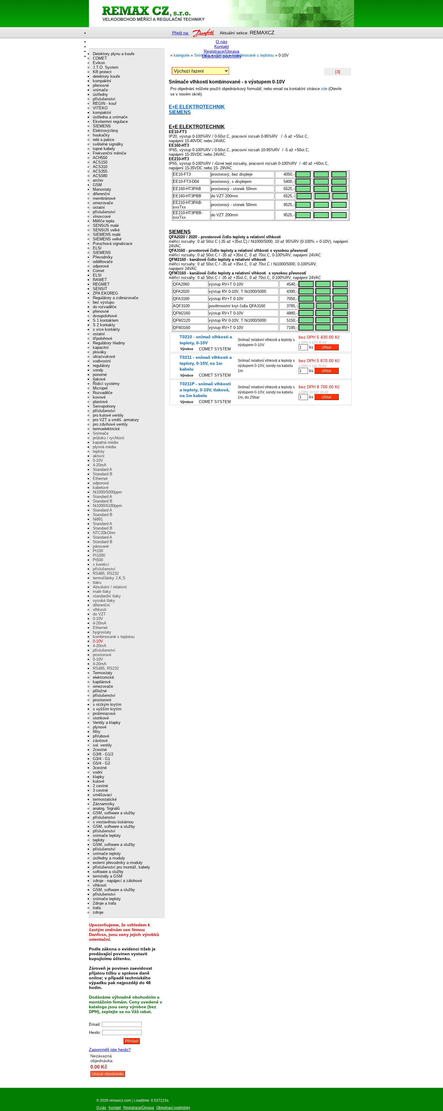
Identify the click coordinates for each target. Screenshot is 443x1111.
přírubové (101, 736)
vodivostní (102, 361)
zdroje (98, 912)
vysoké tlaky (104, 600)
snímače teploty (107, 835)
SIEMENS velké (107, 239)
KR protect (102, 72)
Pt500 (98, 560)
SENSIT (100, 288)
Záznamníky (104, 804)
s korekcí (101, 564)
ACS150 (100, 162)
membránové (104, 198)
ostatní (99, 207)
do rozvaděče (104, 307)
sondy (98, 370)
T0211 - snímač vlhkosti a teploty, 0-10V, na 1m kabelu (206, 363)
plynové (99, 727)
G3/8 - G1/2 (103, 754)
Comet (98, 270)
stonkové (101, 718)
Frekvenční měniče (109, 153)
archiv (98, 180)
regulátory (101, 365)
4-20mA (99, 465)
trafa (97, 908)
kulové (98, 781)
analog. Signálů (106, 808)
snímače (100, 90)
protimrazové (104, 713)
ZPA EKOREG (105, 293)
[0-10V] (294, 13)
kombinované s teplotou (113, 636)
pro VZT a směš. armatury (116, 420)
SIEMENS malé (107, 234)
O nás (221, 41)
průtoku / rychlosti (108, 438)
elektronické (103, 677)
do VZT (99, 614)
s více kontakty (106, 329)
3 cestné (100, 790)
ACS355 (100, 171)
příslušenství (104, 99)
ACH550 (100, 157)
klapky (98, 777)
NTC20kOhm (104, 532)
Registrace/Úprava (221, 51)
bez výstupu (103, 302)
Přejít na (180, 32)
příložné (100, 691)
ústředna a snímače (110, 117)
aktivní (99, 456)
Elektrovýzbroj (105, 130)
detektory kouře (106, 76)
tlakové (99, 379)
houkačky (101, 135)
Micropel (100, 388)
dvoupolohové (105, 316)
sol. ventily (102, 745)
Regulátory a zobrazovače (115, 298)
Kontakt (221, 46)
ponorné (100, 374)
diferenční (101, 194)
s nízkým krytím (107, 704)
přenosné (101, 85)
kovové (99, 397)
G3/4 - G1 (101, 758)
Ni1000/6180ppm (107, 505)
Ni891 (98, 519)
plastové (100, 401)
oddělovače (103, 261)
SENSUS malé (106, 225)
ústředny (100, 94)
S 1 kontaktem (105, 320)
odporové (101, 266)
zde (324, 88)
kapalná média (105, 442)
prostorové (102, 655)
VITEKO (100, 108)
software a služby (108, 871)
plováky (99, 352)
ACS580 (100, 176)
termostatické (105, 799)
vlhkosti (99, 609)
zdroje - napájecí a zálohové (117, 880)
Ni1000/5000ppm (107, 492)
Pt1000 (99, 555)
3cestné (100, 767)
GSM (97, 185)
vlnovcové (102, 216)
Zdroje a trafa (104, 903)
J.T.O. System (105, 67)
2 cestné (100, 786)
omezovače (103, 203)
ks (311, 347)
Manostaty (102, 189)
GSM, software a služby (114, 813)
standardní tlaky (107, 596)
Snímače (100, 433)
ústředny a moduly (109, 858)
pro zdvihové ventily (110, 424)
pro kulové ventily (108, 415)
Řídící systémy (106, 383)
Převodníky (103, 257)
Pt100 (98, 551)
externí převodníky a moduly (118, 862)
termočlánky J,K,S (109, 578)
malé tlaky (102, 591)
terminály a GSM (107, 876)
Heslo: (95, 1032)
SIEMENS (180, 112)
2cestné (100, 749)
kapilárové (102, 682)
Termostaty (102, 673)
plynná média (104, 447)
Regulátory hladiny (109, 343)
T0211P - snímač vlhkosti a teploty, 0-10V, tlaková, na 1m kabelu (205, 389)
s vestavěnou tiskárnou (113, 822)
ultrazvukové (104, 356)
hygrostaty (102, 632)
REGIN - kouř (104, 103)
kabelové (100, 487)
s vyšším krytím (107, 709)
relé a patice (103, 139)
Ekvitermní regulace (110, 121)
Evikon (99, 63)
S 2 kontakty (104, 325)
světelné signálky (108, 144)
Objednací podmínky (221, 56)
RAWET (100, 279)
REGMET (101, 284)
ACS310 (100, 166)
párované (101, 546)
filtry (96, 731)
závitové (100, 740)
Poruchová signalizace (112, 243)
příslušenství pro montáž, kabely (121, 867)
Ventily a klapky (107, 722)
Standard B (102, 474)
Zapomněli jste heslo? (110, 1049)
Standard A (102, 469)
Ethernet (100, 478)
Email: (95, 1024)
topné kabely (104, 148)
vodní (97, 772)
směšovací (102, 795)
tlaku (97, 582)
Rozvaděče (102, 392)
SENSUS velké (106, 230)
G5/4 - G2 (101, 763)
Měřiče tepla (103, 221)
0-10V (98, 460)
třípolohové (102, 338)
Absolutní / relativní (110, 587)
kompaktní (102, 81)
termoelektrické (106, 429)
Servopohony (104, 406)
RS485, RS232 (106, 573)
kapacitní (101, 347)
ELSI (97, 248)
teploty (99, 451)
